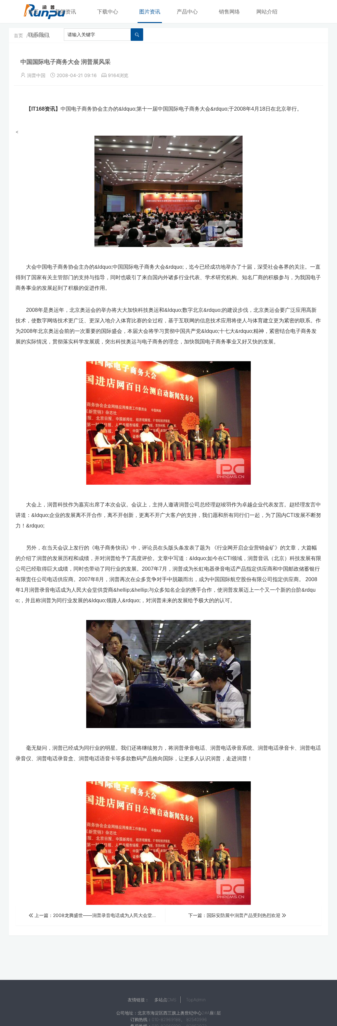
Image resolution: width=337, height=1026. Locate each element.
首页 (33, 11)
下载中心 (107, 11)
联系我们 (38, 34)
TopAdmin (196, 999)
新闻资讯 (65, 11)
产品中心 (187, 11)
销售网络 (229, 11)
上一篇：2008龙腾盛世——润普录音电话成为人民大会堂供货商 (99, 915)
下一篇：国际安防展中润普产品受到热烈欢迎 (235, 915)
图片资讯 (149, 11)
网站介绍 (266, 11)
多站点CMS (165, 999)
